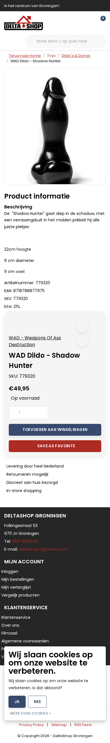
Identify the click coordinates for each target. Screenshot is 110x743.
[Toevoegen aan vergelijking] (82, 340)
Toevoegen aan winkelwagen (55, 429)
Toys (51, 55)
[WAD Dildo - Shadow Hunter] (55, 126)
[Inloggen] (79, 22)
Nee (37, 701)
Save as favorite (56, 446)
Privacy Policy (31, 724)
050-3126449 (25, 541)
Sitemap (59, 724)
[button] (82, 326)
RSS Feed (82, 724)
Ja (17, 701)
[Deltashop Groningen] (23, 22)
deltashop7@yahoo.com (43, 549)
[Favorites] (89, 22)
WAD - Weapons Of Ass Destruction (35, 341)
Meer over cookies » (30, 713)
